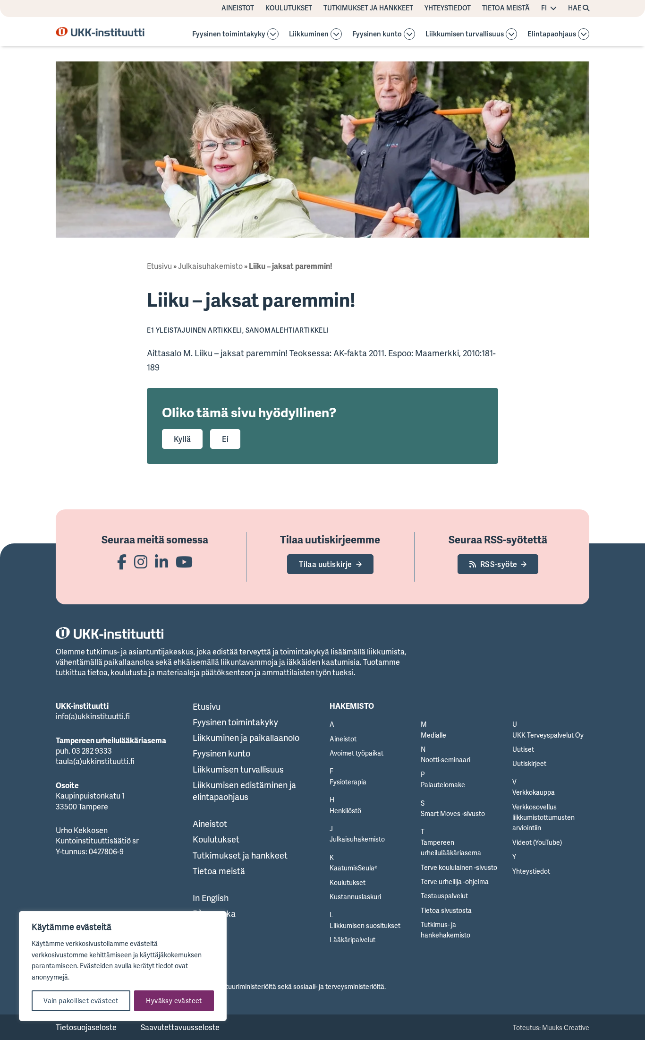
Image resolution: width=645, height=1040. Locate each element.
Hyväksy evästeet (174, 1000)
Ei (225, 439)
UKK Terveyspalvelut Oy (548, 735)
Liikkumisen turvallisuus (464, 34)
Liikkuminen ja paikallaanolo (246, 737)
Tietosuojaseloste (86, 1027)
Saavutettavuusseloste (180, 1027)
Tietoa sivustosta (446, 910)
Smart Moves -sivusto (453, 813)
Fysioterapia (348, 781)
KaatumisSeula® (353, 867)
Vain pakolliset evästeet (81, 1000)
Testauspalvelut (444, 895)
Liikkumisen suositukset (365, 925)
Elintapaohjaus (551, 34)
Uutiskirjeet (529, 763)
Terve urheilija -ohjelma (455, 881)
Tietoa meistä (506, 8)
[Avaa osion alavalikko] (273, 34)
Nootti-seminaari (445, 759)
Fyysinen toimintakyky (228, 34)
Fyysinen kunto (377, 34)
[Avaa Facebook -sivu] (122, 561)
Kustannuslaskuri (355, 896)
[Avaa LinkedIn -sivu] (161, 561)
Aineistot (237, 8)
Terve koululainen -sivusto (459, 867)
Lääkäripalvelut (352, 939)
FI (544, 8)
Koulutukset (288, 8)
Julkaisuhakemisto (210, 266)
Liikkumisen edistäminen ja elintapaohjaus (244, 790)
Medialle (433, 735)
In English (211, 897)
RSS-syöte (499, 564)
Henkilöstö (345, 810)
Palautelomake (443, 784)
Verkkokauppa (533, 792)
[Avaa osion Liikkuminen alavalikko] (336, 34)
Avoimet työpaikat (356, 752)
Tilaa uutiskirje (325, 564)
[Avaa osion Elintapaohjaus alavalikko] (583, 34)
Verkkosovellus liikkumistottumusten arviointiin (543, 817)
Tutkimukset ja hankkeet (368, 8)
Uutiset (523, 749)
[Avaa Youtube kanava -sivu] (184, 561)
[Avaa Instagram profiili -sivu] (140, 561)
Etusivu (159, 266)
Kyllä (182, 439)
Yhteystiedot (447, 8)
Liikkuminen (309, 34)
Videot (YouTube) (537, 842)
